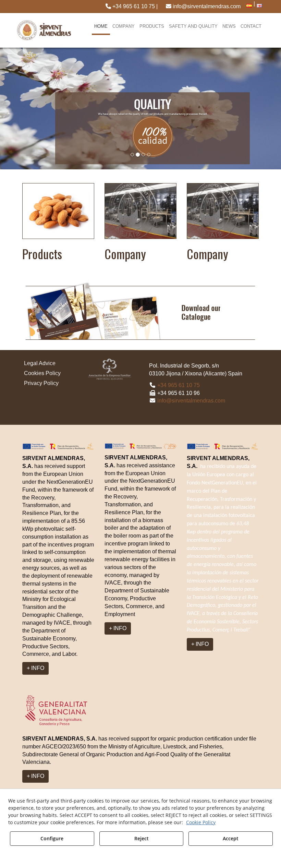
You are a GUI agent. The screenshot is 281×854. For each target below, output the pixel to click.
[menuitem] (131, 6)
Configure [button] (51, 838)
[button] (131, 6)
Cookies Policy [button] (42, 373)
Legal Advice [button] (40, 363)
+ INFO (35, 668)
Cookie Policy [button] (201, 822)
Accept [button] (231, 838)
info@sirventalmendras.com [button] (206, 6)
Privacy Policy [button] (41, 383)
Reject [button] (141, 838)
